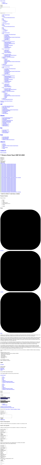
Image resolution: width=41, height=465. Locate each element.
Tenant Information (7, 56)
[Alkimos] (3, 452)
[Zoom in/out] (3, 463)
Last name (2, 431)
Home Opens (6, 50)
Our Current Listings (7, 54)
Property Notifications (7, 52)
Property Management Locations (7, 381)
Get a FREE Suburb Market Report (10, 34)
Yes (2, 459)
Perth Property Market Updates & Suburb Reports (12, 37)
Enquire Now (2, 162)
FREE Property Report (6, 14)
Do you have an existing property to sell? (6, 458)
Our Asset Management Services (9, 17)
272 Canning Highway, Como (5, 397)
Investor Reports (7, 82)
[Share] (1, 463)
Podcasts (5, 62)
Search (1, 5)
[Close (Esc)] (0, 463)
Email (1, 414)
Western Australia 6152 (4, 398)
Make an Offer (2, 163)
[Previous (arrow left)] (0, 462)
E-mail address (2, 447)
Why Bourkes (6, 35)
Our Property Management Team (9, 43)
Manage (3, 16)
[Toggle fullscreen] (2, 463)
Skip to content (2, 0)
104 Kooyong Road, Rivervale (5, 401)
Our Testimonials (7, 38)
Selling (1, 419)
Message (1, 417)
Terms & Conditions (14, 409)
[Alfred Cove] (3, 451)
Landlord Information (7, 47)
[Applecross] (3, 453)
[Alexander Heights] (3, 450)
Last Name (2, 446)
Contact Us (4, 64)
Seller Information (7, 39)
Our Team (6, 21)
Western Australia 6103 (4, 402)
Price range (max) (3, 456)
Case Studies (6, 46)
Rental (4, 419)
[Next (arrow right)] (1, 462)
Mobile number (2, 432)
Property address (3, 429)
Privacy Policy (7, 409)
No (4, 459)
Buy (3, 18)
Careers (5, 59)
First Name (2, 445)
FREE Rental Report (7, 42)
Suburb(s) (2, 449)
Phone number (2, 448)
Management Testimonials (8, 45)
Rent (3, 19)
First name (2, 430)
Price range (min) (3, 454)
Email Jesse (2, 368)
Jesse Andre (2, 364)
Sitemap (19, 409)
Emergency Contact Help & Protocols (10, 55)
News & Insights (7, 60)
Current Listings (7, 49)
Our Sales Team (6, 36)
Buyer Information (7, 51)
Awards (5, 63)
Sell (3, 15)
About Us (4, 20)
